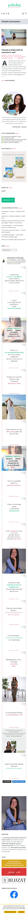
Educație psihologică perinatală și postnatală (15, 139)
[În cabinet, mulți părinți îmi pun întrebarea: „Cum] (14, 355)
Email (4, 191)
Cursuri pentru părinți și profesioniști (13, 141)
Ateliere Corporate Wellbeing (11, 142)
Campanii (4, 55)
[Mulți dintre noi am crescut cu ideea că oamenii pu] (14, 509)
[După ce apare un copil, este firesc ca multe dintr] (14, 766)
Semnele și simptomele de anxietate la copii (12, 51)
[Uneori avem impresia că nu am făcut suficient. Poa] (14, 535)
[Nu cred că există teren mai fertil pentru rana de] (14, 561)
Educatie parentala (7, 56)
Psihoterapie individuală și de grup (12, 136)
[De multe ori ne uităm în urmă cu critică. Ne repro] (14, 484)
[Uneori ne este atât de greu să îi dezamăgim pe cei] (14, 330)
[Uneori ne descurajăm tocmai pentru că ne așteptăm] (14, 458)
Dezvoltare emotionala (14, 55)
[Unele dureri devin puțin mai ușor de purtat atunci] (14, 407)
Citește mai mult (10, 80)
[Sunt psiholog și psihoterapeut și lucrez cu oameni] (14, 740)
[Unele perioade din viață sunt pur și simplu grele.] (14, 432)
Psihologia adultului (19, 56)
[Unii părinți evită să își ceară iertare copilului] (14, 586)
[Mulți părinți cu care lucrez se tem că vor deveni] (14, 715)
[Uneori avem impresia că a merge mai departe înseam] (14, 381)
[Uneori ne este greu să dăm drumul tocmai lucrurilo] (14, 304)
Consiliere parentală (9, 138)
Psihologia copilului (7, 58)
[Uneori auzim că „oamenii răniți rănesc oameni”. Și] (14, 612)
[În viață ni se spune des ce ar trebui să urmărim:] (14, 663)
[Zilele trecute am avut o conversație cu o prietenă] (14, 689)
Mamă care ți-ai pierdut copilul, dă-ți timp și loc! (13, 239)
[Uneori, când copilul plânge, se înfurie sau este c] (14, 278)
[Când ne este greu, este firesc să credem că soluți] (14, 638)
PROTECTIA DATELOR (10, 912)
